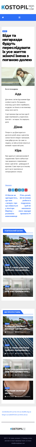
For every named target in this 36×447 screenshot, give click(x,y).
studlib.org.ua (26, 412)
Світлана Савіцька (23, 332)
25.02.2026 (10, 396)
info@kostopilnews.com (18, 443)
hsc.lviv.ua (17, 412)
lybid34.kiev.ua (14, 415)
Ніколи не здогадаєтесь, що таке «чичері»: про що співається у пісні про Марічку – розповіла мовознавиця (11, 205)
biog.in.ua (5, 415)
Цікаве (5, 31)
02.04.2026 (10, 375)
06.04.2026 (10, 353)
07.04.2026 (10, 332)
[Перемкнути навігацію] (19, 17)
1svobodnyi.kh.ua (8, 412)
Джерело (8, 185)
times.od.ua (23, 415)
